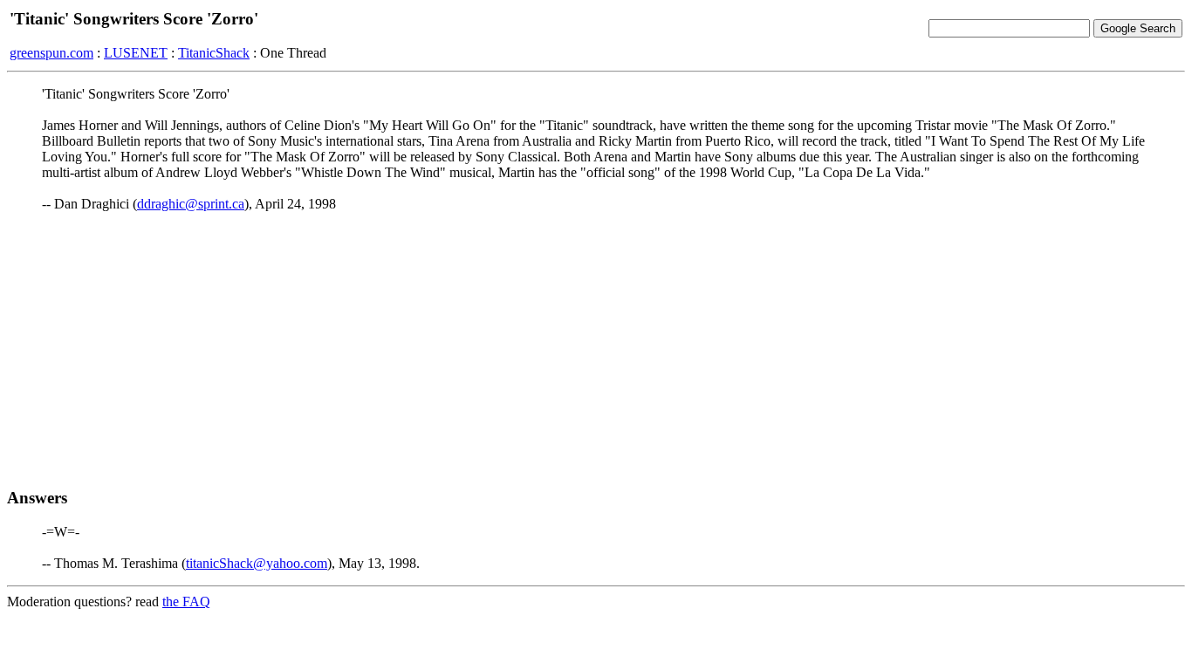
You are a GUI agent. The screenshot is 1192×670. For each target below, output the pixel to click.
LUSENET (136, 52)
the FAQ (186, 601)
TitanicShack (214, 52)
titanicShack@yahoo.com (256, 563)
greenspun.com (51, 52)
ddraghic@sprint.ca (190, 203)
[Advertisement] (596, 350)
